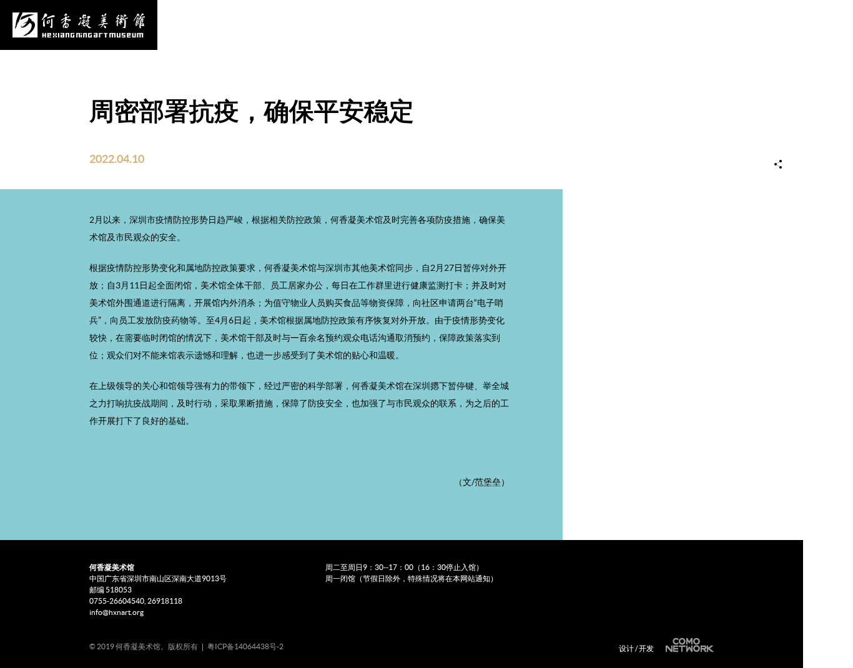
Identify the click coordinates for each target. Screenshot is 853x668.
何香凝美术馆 (78, 25)
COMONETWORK (688, 645)
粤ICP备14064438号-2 (245, 646)
